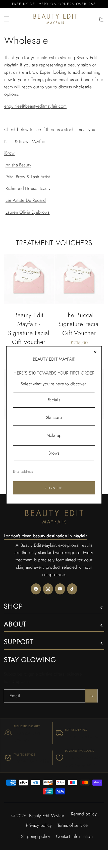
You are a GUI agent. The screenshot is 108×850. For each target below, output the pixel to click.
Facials (54, 400)
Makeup (54, 435)
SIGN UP (54, 487)
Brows (54, 453)
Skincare (54, 417)
